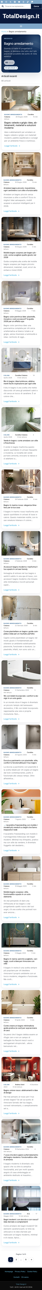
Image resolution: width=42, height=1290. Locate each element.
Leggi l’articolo (12, 146)
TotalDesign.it (21, 16)
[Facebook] (2, 2)
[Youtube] (19, 2)
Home (4, 31)
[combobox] (15, 6)
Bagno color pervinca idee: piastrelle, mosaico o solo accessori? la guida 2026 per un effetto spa (19, 318)
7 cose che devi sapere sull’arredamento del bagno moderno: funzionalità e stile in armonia (21, 1157)
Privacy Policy (20, 1272)
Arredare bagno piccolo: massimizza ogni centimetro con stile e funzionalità (20, 189)
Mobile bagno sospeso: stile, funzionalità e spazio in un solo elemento (17, 894)
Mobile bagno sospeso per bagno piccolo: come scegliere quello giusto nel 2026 (20, 254)
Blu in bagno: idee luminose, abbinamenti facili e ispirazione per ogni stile (20, 382)
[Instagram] (6, 2)
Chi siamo (25, 1277)
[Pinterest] (15, 2)
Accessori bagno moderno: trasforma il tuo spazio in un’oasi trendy (20, 568)
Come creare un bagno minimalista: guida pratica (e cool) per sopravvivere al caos (20, 1028)
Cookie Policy (32, 1272)
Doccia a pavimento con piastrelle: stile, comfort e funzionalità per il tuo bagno (21, 761)
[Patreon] (32, 2)
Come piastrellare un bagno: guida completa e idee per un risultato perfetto (21, 632)
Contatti (16, 1277)
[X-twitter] (10, 2)
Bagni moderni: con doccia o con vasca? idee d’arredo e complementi (21, 1220)
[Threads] (23, 2)
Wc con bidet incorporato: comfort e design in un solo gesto (21, 697)
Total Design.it (21, 1284)
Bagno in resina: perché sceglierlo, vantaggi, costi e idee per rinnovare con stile (21, 961)
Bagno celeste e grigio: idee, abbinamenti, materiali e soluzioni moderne (20, 125)
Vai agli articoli (11, 68)
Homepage (9, 1272)
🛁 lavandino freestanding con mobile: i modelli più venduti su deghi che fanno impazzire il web (21, 827)
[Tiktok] (28, 2)
